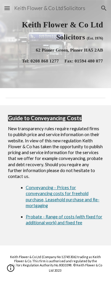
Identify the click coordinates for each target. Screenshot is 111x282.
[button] (7, 8)
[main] (56, 44)
